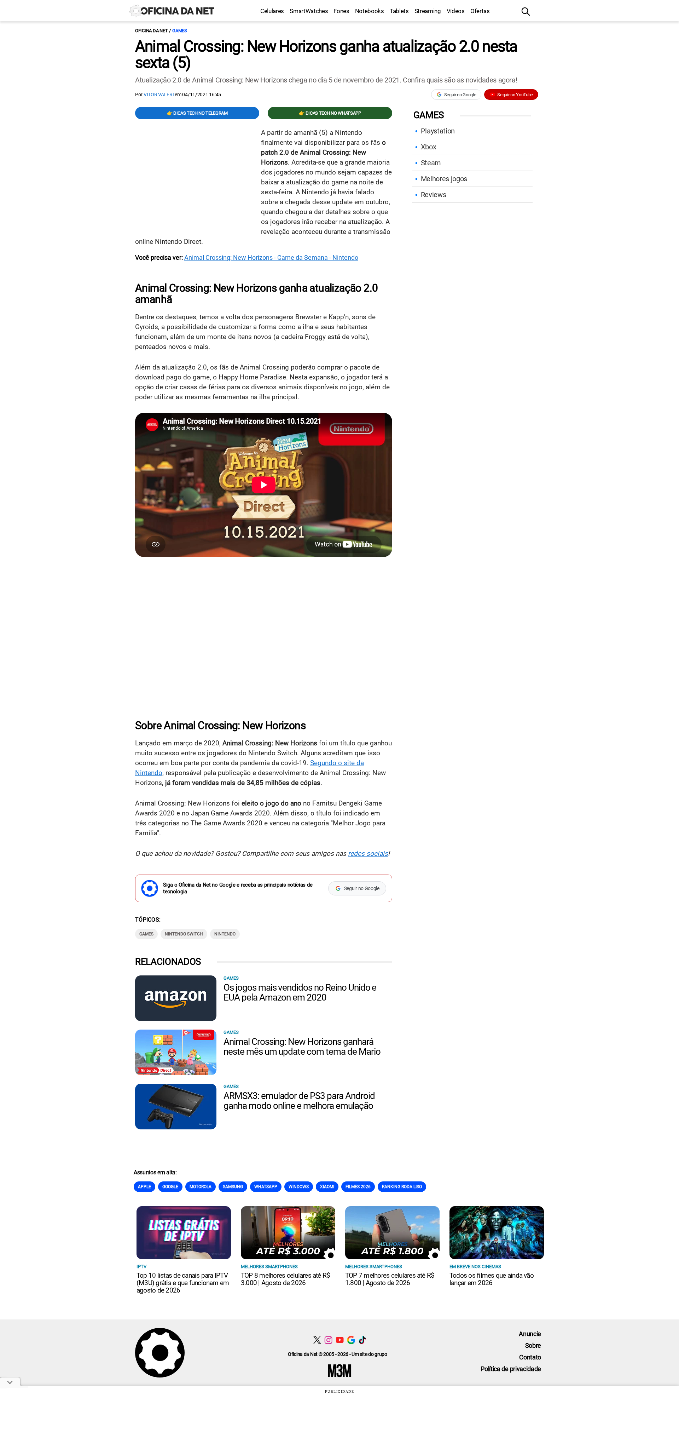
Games (179, 30)
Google (170, 1186)
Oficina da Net (151, 30)
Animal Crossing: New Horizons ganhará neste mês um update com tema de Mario (302, 1046)
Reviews (433, 194)
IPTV (141, 1266)
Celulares (272, 11)
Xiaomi (327, 1186)
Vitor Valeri (159, 94)
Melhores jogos (444, 178)
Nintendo (225, 934)
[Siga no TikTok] (362, 1339)
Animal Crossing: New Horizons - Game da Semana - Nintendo (271, 257)
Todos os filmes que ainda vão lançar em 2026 (491, 1279)
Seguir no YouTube (515, 94)
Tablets (399, 11)
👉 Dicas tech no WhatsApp (330, 113)
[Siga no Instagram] (328, 1339)
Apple (144, 1186)
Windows (299, 1186)
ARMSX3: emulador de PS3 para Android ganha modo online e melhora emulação (299, 1101)
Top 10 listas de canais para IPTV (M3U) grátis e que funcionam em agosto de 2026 (183, 1283)
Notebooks (369, 11)
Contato (530, 1357)
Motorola (200, 1186)
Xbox (428, 147)
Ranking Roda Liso (402, 1186)
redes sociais (368, 853)
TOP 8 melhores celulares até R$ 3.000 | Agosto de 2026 (285, 1279)
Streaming (427, 11)
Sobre (533, 1345)
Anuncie (530, 1334)
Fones (341, 11)
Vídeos (456, 11)
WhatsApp (265, 1186)
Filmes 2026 (358, 1186)
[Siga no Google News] (351, 1339)
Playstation (438, 131)
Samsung (233, 1186)
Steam (431, 163)
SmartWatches (309, 11)
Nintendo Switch (184, 934)
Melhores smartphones (269, 1266)
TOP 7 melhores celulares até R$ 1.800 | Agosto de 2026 (389, 1279)
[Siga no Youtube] (339, 1339)
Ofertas (480, 11)
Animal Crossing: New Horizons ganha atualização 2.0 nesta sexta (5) (326, 54)
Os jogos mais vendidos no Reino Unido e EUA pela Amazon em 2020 (300, 992)
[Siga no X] (317, 1339)
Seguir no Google (460, 94)
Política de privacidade (511, 1369)
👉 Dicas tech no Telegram (197, 113)
